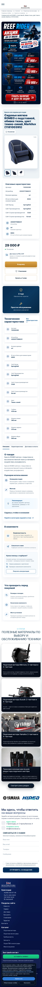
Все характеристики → (32, 320)
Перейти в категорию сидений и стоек (17, 518)
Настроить (27, 983)
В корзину (21, 264)
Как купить (7, 915)
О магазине (7, 917)
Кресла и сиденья (19, 13)
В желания (22, 271)
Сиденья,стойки (6, 13)
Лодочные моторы (10, 930)
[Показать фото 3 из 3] (21, 173)
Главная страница (6, 11)
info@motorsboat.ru (13, 829)
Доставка (7, 912)
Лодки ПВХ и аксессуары (12, 943)
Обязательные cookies (10, 983)
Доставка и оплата (31, 446)
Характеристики (17, 446)
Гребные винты (8, 937)
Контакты (4, 923)
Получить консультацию (21, 571)
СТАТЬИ (21, 629)
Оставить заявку (21, 956)
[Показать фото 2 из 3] (14, 173)
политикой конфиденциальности (25, 865)
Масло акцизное (9, 947)
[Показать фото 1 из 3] (7, 173)
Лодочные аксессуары (30, 11)
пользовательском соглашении (24, 971)
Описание (6, 446)
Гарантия (7, 920)
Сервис (6, 909)
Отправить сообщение (21, 870)
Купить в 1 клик (21, 278)
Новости (6, 906)
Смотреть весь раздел (20, 786)
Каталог (17, 11)
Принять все (18, 978)
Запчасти (7, 940)
